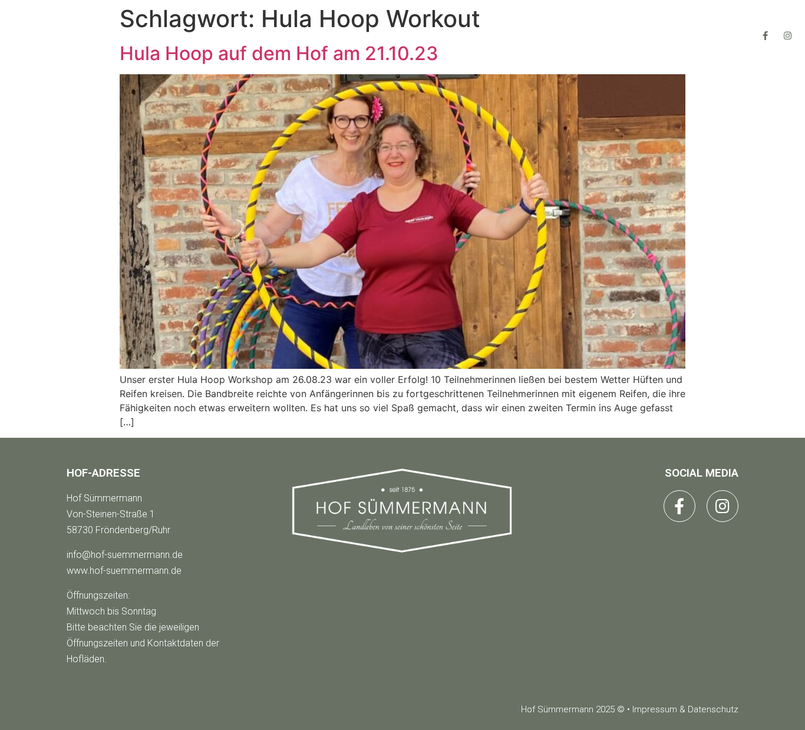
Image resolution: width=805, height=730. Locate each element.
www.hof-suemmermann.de (124, 570)
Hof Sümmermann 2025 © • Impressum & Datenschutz (629, 709)
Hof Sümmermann (104, 498)
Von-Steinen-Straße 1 (111, 514)
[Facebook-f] (765, 35)
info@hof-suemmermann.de (125, 554)
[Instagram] (787, 35)
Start (245, 35)
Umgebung (546, 35)
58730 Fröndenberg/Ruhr (118, 530)
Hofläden (335, 35)
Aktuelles (439, 35)
